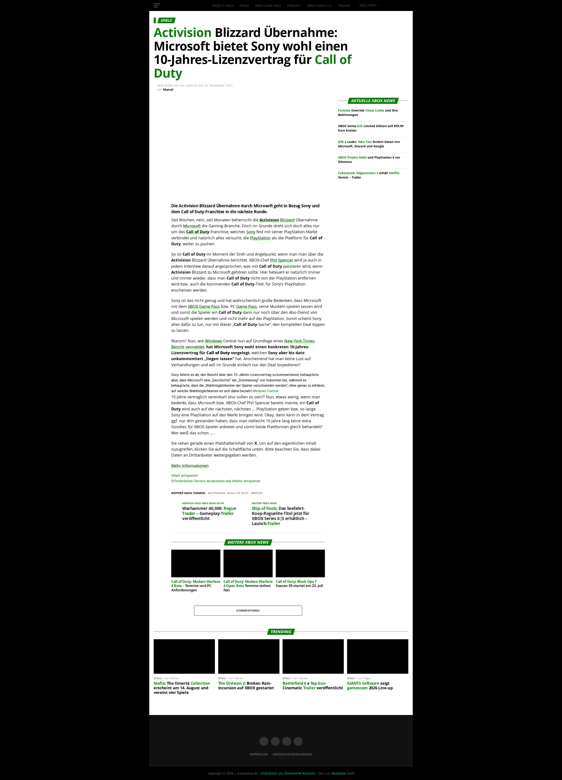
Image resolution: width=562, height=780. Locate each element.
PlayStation (260, 237)
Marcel (168, 89)
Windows (213, 340)
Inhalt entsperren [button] (184, 475)
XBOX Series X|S (319, 6)
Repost (258, 493)
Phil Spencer (281, 260)
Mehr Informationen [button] (190, 465)
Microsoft (192, 225)
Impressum (259, 754)
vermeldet (195, 346)
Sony (250, 231)
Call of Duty (197, 231)
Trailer (344, 6)
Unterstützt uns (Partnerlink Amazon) (287, 773)
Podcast (294, 6)
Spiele (244, 6)
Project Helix (223, 6)
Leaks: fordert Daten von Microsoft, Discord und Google (369, 144)
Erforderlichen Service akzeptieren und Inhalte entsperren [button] (215, 481)
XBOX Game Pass (268, 6)
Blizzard (287, 219)
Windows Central (265, 391)
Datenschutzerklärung (292, 754)
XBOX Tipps (367, 5)
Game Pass (246, 306)
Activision (269, 219)
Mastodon (338, 773)
